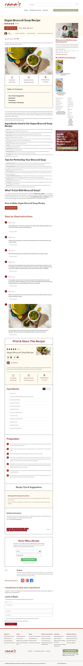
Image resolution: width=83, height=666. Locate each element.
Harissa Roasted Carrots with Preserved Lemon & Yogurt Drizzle (70, 122)
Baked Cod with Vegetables (72, 636)
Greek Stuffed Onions (33, 638)
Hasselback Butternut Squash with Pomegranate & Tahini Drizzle (61, 93)
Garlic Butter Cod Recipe (71, 640)
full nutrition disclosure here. (16, 519)
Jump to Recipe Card (11, 28)
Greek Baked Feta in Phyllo (9, 636)
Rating (6, 602)
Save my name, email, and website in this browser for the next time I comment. (22, 618)
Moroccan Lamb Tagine (46, 636)
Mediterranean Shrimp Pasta (72, 638)
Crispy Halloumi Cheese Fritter (9, 642)
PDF (25, 28)
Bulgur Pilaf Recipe (57, 638)
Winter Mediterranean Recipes (20, 530)
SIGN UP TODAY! (66, 148)
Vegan (12, 530)
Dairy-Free (9, 528)
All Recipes (30, 651)
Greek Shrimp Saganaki (71, 642)
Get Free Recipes (70, 651)
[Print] (8, 357)
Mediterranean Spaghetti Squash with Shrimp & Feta (63, 74)
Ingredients (11, 98)
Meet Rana (48, 651)
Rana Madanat (10, 33)
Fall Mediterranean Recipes (18, 528)
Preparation (11, 100)
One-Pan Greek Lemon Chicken (35, 636)
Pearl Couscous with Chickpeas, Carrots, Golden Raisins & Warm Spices (61, 112)
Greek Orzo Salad (19, 638)
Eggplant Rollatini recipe (58, 636)
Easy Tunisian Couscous (46, 640)
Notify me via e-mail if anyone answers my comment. (17, 621)
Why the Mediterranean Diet (39, 651)
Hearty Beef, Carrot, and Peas (34, 642)
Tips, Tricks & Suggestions (16, 96)
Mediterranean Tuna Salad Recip (22, 640)
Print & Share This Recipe (16, 102)
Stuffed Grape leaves (8, 638)
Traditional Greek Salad (20, 636)
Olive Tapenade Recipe (8, 640)
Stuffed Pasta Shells (33, 640)
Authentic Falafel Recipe (46, 638)
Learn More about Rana (61, 54)
